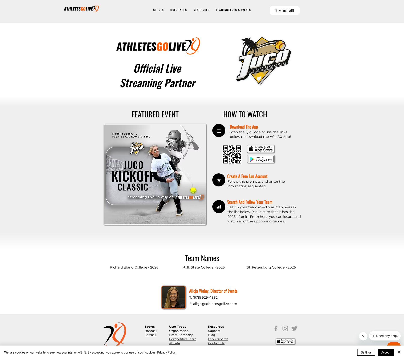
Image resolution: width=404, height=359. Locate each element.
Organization (179, 331)
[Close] (398, 352)
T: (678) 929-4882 (203, 297)
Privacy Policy (166, 352)
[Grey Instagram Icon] (285, 328)
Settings (366, 352)
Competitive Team (182, 339)
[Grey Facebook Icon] (276, 328)
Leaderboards (218, 339)
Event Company (181, 335)
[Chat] (218, 130)
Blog (211, 335)
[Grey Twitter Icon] (294, 328)
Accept (385, 352)
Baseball (151, 331)
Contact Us (216, 343)
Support (214, 331)
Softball (150, 335)
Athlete (174, 343)
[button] (158, 10)
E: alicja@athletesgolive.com (213, 304)
